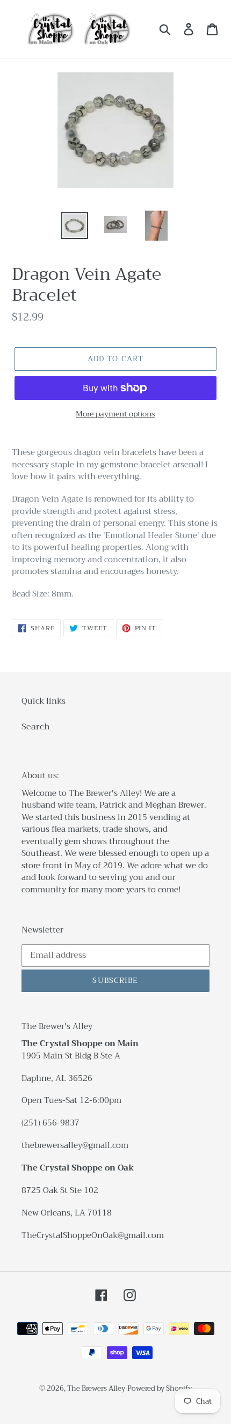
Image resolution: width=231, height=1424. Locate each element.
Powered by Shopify (159, 1388)
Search (35, 726)
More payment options (115, 414)
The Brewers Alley (96, 1388)
